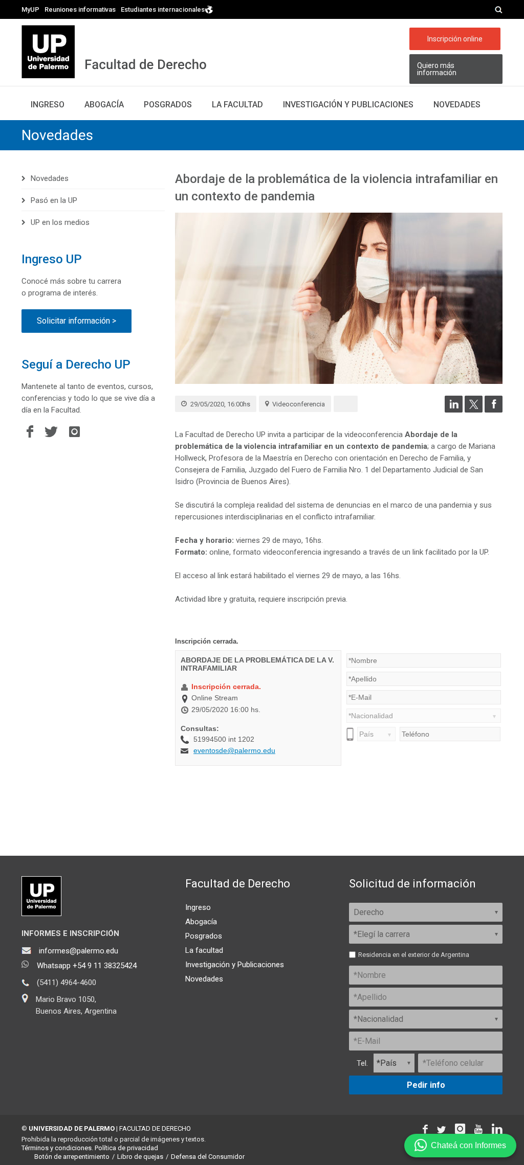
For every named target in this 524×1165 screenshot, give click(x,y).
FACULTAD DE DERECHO (155, 1128)
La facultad (237, 104)
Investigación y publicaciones (348, 104)
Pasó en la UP (54, 200)
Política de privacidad (126, 1148)
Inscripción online (455, 39)
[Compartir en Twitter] (474, 410)
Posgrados (168, 104)
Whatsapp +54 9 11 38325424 (87, 965)
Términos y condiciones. (57, 1148)
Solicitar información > (76, 321)
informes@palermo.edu (78, 950)
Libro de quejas (140, 1156)
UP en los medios (60, 222)
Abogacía (104, 104)
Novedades (457, 104)
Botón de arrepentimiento (72, 1156)
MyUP (30, 9)
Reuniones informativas (80, 9)
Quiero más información (436, 69)
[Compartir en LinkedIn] (454, 410)
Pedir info (426, 1085)
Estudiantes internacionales (163, 9)
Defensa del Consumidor (208, 1156)
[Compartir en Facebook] (494, 410)
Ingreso (47, 104)
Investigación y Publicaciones (234, 964)
